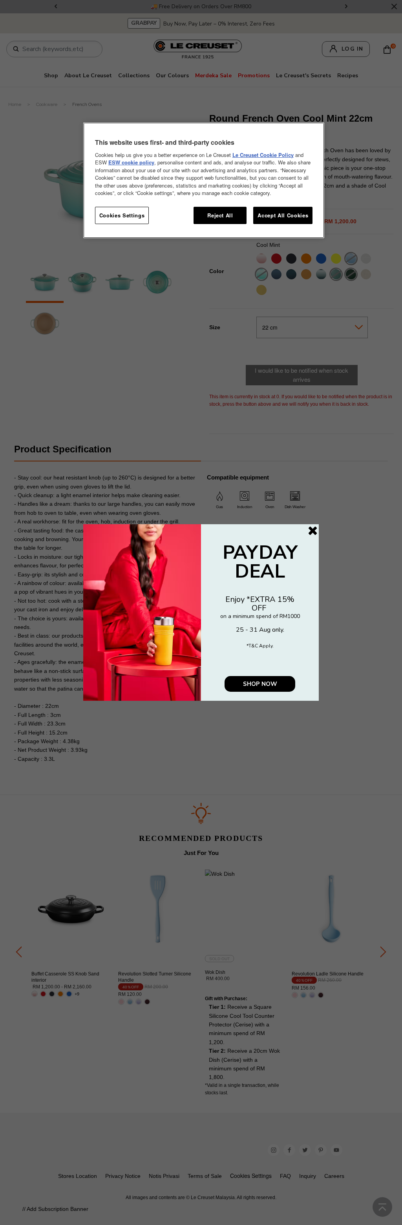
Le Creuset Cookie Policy (263, 155)
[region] (203, 180)
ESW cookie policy (131, 162)
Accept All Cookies (283, 215)
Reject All (220, 215)
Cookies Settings (121, 215)
